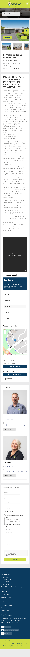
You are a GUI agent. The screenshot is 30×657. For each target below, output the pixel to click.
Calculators (7, 626)
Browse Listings (5, 594)
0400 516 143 (9, 466)
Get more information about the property (13, 516)
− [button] (5, 333)
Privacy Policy (18, 645)
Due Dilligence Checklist (11, 630)
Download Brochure (16, 366)
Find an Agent (5, 610)
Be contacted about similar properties (12, 525)
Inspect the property (12, 519)
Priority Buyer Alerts (6, 597)
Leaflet (9, 354)
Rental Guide (8, 633)
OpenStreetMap (19, 354)
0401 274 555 (9, 420)
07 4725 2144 (6, 584)
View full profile (9, 429)
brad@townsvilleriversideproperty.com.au (16, 425)
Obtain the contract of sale (13, 521)
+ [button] (5, 331)
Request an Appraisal (7, 605)
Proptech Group (14, 647)
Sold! (24, 37)
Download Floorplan (16, 374)
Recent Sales (5, 608)
